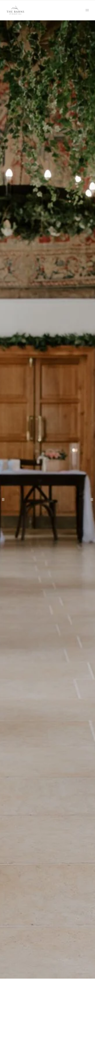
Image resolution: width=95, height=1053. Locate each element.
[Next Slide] (92, 499)
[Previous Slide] (3, 499)
